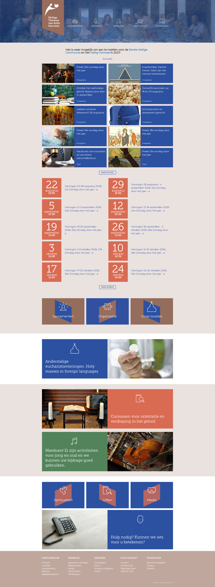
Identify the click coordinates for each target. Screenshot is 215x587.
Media (90, 9)
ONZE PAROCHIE (50, 558)
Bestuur (69, 12)
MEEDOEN (99, 558)
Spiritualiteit (92, 12)
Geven (112, 12)
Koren (112, 7)
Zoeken (156, 9)
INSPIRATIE (74, 558)
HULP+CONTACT (129, 558)
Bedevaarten (93, 7)
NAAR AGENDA (107, 287)
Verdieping (92, 15)
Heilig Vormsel (100, 52)
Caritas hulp (136, 7)
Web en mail (136, 12)
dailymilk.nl (168, 583)
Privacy (156, 7)
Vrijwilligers (114, 4)
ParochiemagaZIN (160, 4)
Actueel (69, 4)
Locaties (69, 7)
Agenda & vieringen (95, 4)
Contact (135, 4)
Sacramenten (71, 9)
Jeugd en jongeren (117, 9)
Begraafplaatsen (72, 15)
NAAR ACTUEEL (107, 173)
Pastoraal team (137, 9)
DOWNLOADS (154, 558)
